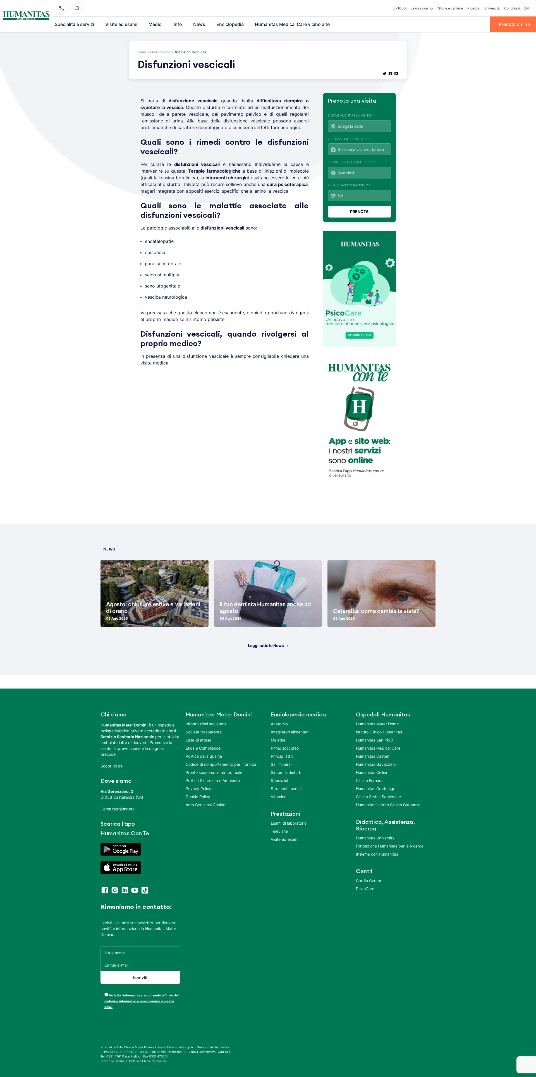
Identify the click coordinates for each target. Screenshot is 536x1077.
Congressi (512, 8)
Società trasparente (204, 732)
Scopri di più (111, 766)
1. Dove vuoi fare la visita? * (351, 115)
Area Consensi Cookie (205, 804)
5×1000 (399, 8)
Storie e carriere (450, 8)
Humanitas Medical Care (378, 748)
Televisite (279, 831)
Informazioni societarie (206, 723)
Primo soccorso (285, 748)
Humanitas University (375, 837)
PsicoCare (365, 888)
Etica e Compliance (203, 748)
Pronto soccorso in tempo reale (214, 772)
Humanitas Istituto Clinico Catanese (388, 804)
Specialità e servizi (74, 24)
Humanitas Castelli (372, 756)
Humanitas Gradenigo (375, 788)
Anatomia (279, 723)
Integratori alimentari (289, 732)
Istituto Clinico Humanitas (379, 732)
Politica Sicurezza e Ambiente (213, 780)
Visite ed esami (121, 24)
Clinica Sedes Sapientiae (378, 796)
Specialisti (280, 780)
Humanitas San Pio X (375, 740)
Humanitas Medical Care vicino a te (292, 24)
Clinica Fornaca (370, 780)
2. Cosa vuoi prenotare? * (349, 139)
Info (178, 24)
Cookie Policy (198, 796)
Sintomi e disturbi (286, 772)
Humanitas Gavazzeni (376, 764)
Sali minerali (281, 764)
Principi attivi (282, 756)
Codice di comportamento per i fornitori (221, 764)
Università (492, 8)
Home (142, 52)
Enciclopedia (230, 24)
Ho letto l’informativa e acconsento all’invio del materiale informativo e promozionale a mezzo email (141, 1001)
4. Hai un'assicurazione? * (349, 185)
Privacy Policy (198, 788)
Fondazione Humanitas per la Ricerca (389, 846)
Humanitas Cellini (371, 772)
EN (526, 8)
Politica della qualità (204, 756)
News (199, 24)
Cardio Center (368, 880)
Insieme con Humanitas (377, 854)
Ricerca (473, 8)
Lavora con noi (422, 8)
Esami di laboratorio (289, 823)
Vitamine (278, 796)
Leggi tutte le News (266, 645)
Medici (155, 24)
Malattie (278, 740)
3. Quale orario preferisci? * (352, 162)
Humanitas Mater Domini (378, 723)
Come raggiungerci (117, 808)
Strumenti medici (286, 788)
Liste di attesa (198, 740)
